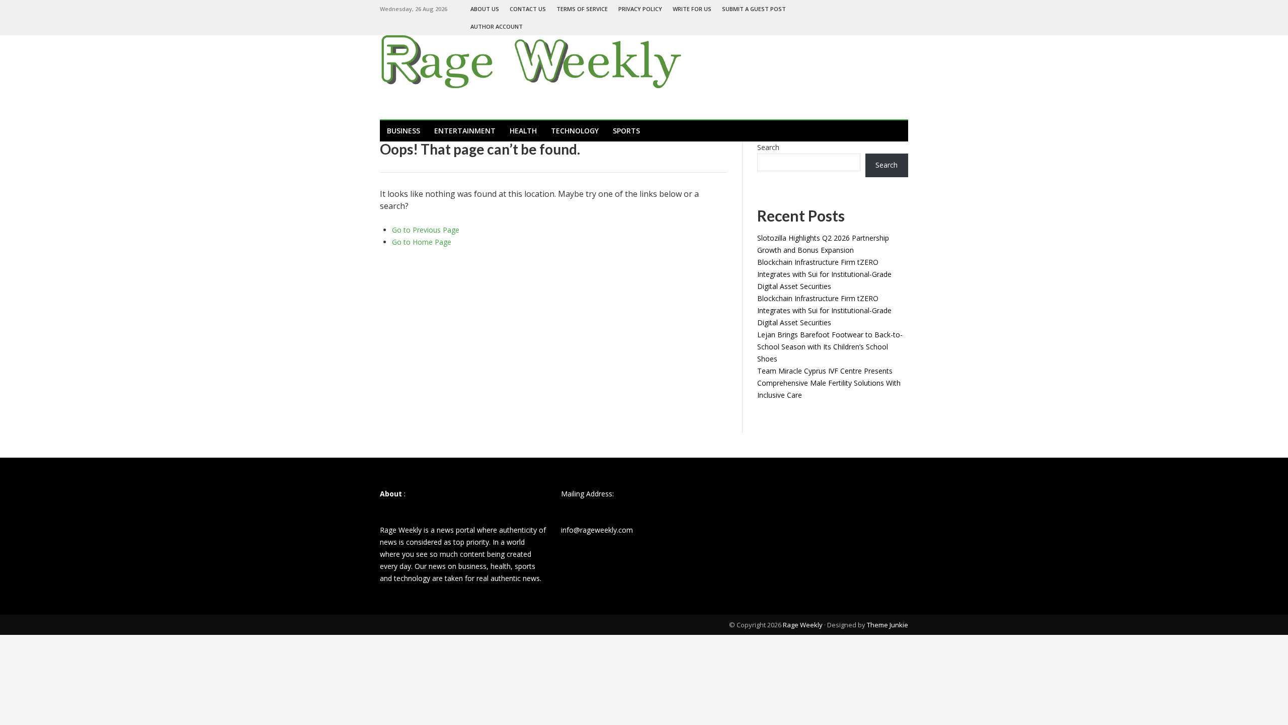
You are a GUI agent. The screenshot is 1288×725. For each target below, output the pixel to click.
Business (403, 130)
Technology (575, 130)
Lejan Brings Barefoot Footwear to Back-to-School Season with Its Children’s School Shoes (830, 347)
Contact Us (528, 9)
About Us (484, 9)
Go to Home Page (421, 242)
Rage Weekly (803, 624)
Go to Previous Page (425, 230)
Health (523, 130)
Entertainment (465, 130)
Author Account (496, 26)
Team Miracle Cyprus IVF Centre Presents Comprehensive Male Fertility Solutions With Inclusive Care (829, 383)
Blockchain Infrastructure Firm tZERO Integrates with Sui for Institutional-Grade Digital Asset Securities (824, 274)
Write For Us (692, 9)
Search (768, 147)
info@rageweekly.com (597, 530)
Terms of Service (582, 9)
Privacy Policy (640, 9)
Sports (626, 130)
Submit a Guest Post (754, 9)
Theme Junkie (887, 624)
